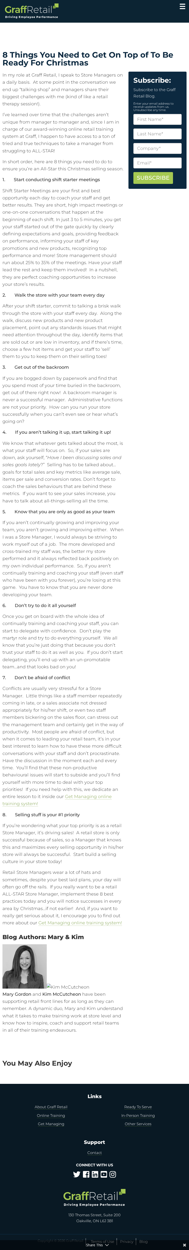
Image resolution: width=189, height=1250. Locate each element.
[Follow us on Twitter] (77, 1175)
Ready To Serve (138, 1107)
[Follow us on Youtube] (103, 1175)
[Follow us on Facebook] (86, 1175)
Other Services (138, 1124)
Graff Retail (32, 11)
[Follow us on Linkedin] (95, 1175)
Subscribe (153, 178)
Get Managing (51, 1124)
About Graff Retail (51, 1107)
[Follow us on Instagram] (112, 1175)
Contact (94, 1152)
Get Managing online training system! (80, 923)
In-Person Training (138, 1115)
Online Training (51, 1115)
